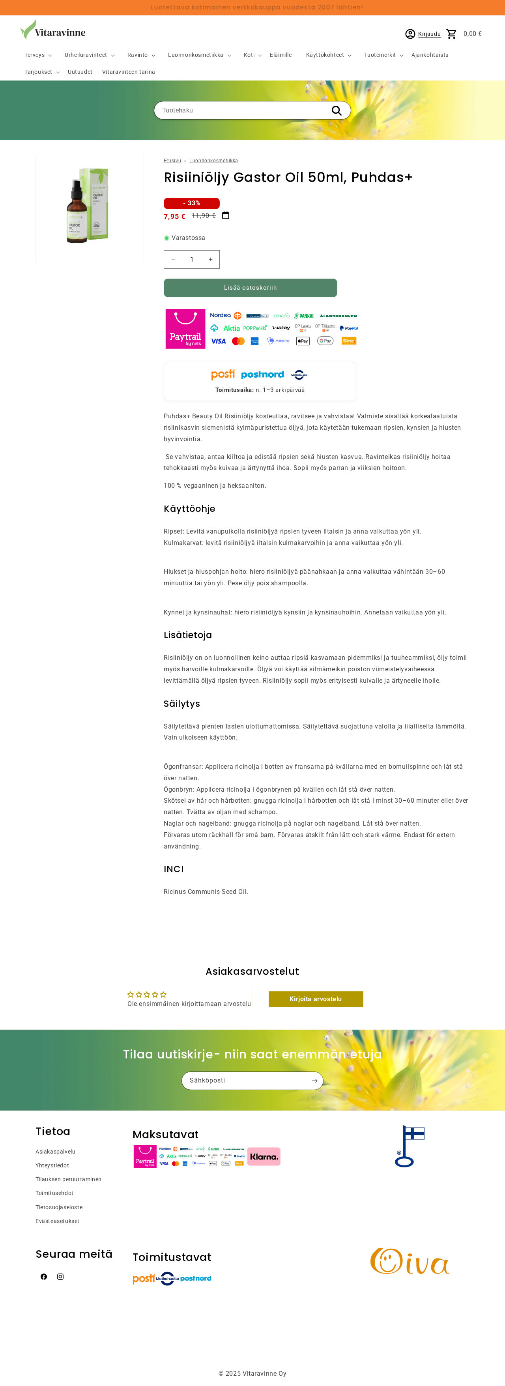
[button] (35, 55)
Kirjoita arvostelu (316, 999)
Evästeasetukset (58, 1221)
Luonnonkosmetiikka (196, 55)
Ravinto (137, 55)
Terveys (34, 55)
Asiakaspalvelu (55, 1151)
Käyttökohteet (325, 55)
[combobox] (252, 110)
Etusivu (172, 160)
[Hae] (336, 111)
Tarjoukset (38, 72)
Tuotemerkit (380, 55)
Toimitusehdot (55, 1193)
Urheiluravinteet (86, 55)
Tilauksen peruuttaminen (69, 1179)
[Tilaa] (314, 1080)
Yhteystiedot (52, 1165)
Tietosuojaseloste (59, 1207)
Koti (249, 55)
